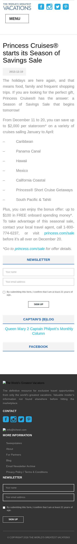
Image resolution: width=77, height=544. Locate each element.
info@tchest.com (17, 429)
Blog (8, 460)
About (9, 448)
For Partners (13, 454)
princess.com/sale (59, 233)
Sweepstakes (14, 443)
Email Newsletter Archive (20, 466)
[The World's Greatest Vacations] (17, 6)
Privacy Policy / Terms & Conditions (27, 471)
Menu (14, 19)
